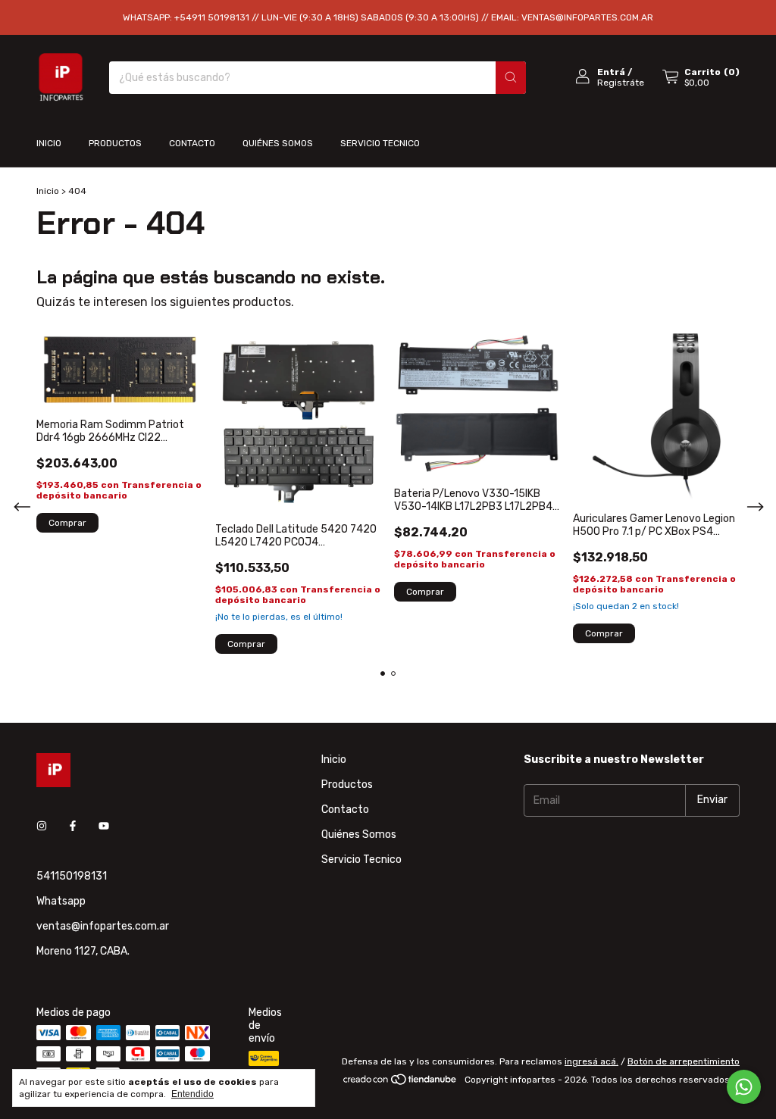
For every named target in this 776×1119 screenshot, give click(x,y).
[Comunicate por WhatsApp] (744, 1087)
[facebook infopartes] (72, 826)
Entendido (192, 1094)
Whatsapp (61, 901)
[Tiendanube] (400, 1083)
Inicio (48, 143)
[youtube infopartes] (104, 826)
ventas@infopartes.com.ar (102, 926)
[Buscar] (511, 77)
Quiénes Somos (277, 143)
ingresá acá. (591, 1061)
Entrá (611, 72)
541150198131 (71, 876)
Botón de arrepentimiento (683, 1061)
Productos (115, 143)
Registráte (620, 82)
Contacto (192, 143)
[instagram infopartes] (41, 826)
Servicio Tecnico (380, 143)
